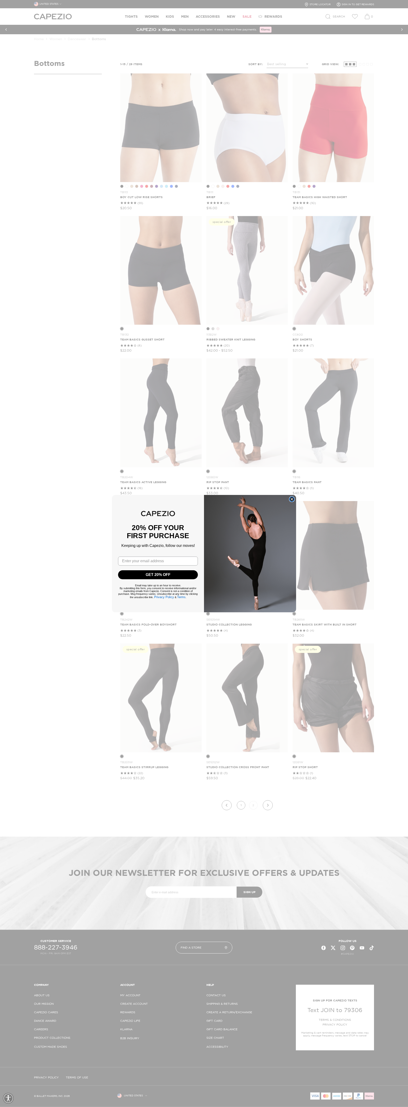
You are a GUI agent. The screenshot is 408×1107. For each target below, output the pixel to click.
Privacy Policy (164, 597)
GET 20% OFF (158, 575)
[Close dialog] (291, 499)
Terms (181, 597)
